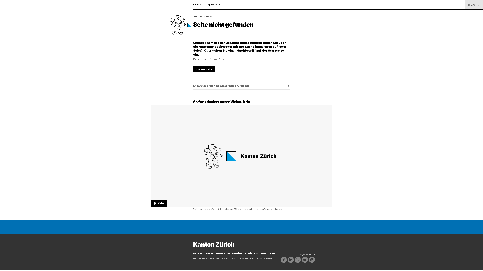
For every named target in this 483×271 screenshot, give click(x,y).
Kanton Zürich (204, 16)
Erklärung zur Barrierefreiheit (242, 258)
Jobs (272, 253)
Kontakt (198, 253)
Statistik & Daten (256, 253)
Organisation (213, 4)
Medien (237, 253)
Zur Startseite (204, 69)
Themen (197, 4)
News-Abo (223, 253)
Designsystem (222, 258)
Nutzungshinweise (264, 258)
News (210, 253)
